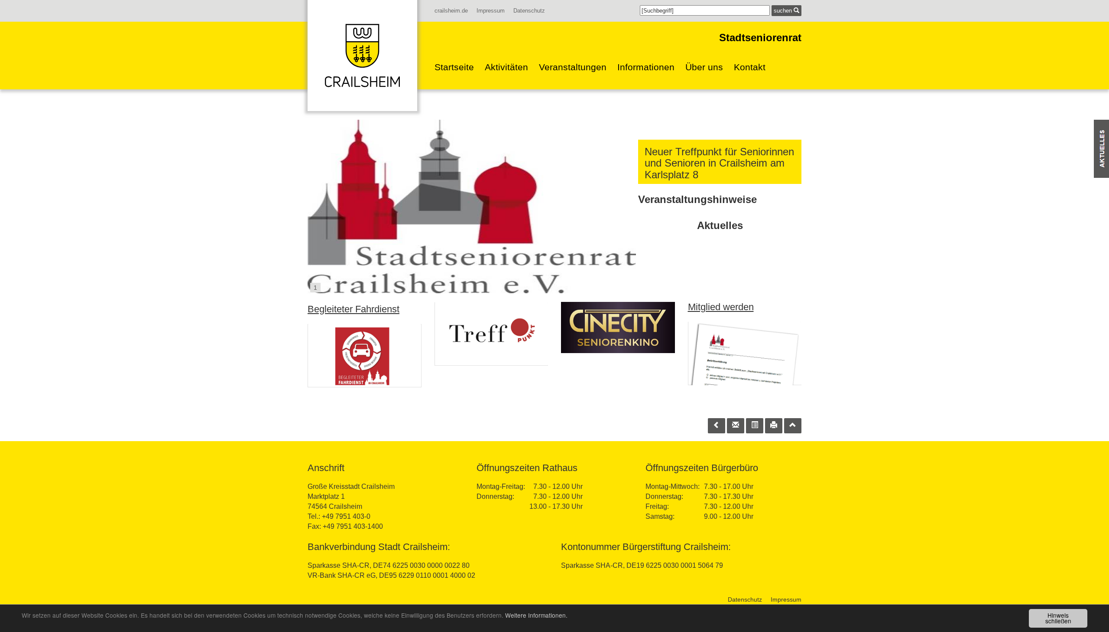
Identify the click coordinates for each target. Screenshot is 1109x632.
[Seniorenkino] (618, 327)
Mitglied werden (721, 306)
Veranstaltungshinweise (697, 199)
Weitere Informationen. (536, 615)
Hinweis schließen (1058, 618)
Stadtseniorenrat (760, 37)
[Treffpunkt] (491, 334)
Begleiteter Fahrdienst (353, 309)
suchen (784, 10)
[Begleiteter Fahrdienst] (365, 355)
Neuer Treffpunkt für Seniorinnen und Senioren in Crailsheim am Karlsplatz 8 (719, 163)
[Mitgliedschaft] (745, 353)
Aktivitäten (506, 67)
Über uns (704, 67)
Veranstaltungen (572, 67)
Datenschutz (529, 10)
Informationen (645, 67)
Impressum (491, 10)
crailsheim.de (451, 10)
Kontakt (749, 67)
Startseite (454, 67)
